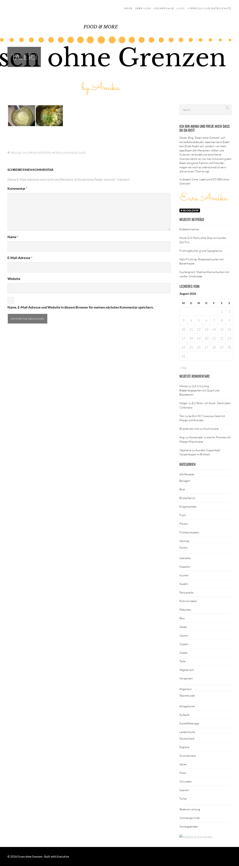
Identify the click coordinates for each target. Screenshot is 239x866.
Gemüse (184, 541)
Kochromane (164, 8)
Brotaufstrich (187, 498)
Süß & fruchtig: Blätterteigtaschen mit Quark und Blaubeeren (199, 390)
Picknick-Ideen (188, 601)
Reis (181, 618)
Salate (183, 626)
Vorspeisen (186, 678)
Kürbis (183, 547)
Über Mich (143, 8)
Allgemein (185, 689)
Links (181, 8)
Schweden (185, 781)
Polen (182, 772)
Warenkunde (187, 695)
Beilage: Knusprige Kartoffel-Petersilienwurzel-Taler (48, 152)
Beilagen (184, 480)
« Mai (183, 368)
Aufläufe (184, 714)
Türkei (183, 798)
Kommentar (17, 188)
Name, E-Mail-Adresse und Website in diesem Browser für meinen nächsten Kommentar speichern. (80, 307)
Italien (183, 764)
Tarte (182, 661)
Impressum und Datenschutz (209, 8)
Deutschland (186, 738)
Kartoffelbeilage (189, 723)
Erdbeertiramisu (189, 229)
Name (12, 237)
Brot (182, 489)
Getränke (185, 558)
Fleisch (183, 523)
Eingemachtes (187, 506)
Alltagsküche (187, 706)
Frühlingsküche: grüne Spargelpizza (200, 250)
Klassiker (184, 566)
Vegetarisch (186, 669)
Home (128, 8)
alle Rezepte (186, 474)
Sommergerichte (189, 817)
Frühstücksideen (189, 532)
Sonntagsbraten (188, 826)
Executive (63, 856)
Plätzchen (185, 609)
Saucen (183, 635)
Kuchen (184, 575)
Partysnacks (186, 592)
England (184, 747)
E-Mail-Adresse (19, 258)
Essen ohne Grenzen (30, 856)
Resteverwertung (189, 809)
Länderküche (187, 732)
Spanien (184, 790)
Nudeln (183, 583)
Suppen (183, 644)
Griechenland (187, 755)
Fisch (182, 515)
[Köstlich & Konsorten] (196, 837)
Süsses (183, 652)
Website (13, 279)
